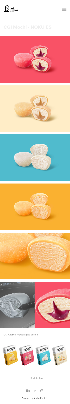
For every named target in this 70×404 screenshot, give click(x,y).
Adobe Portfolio (40, 398)
